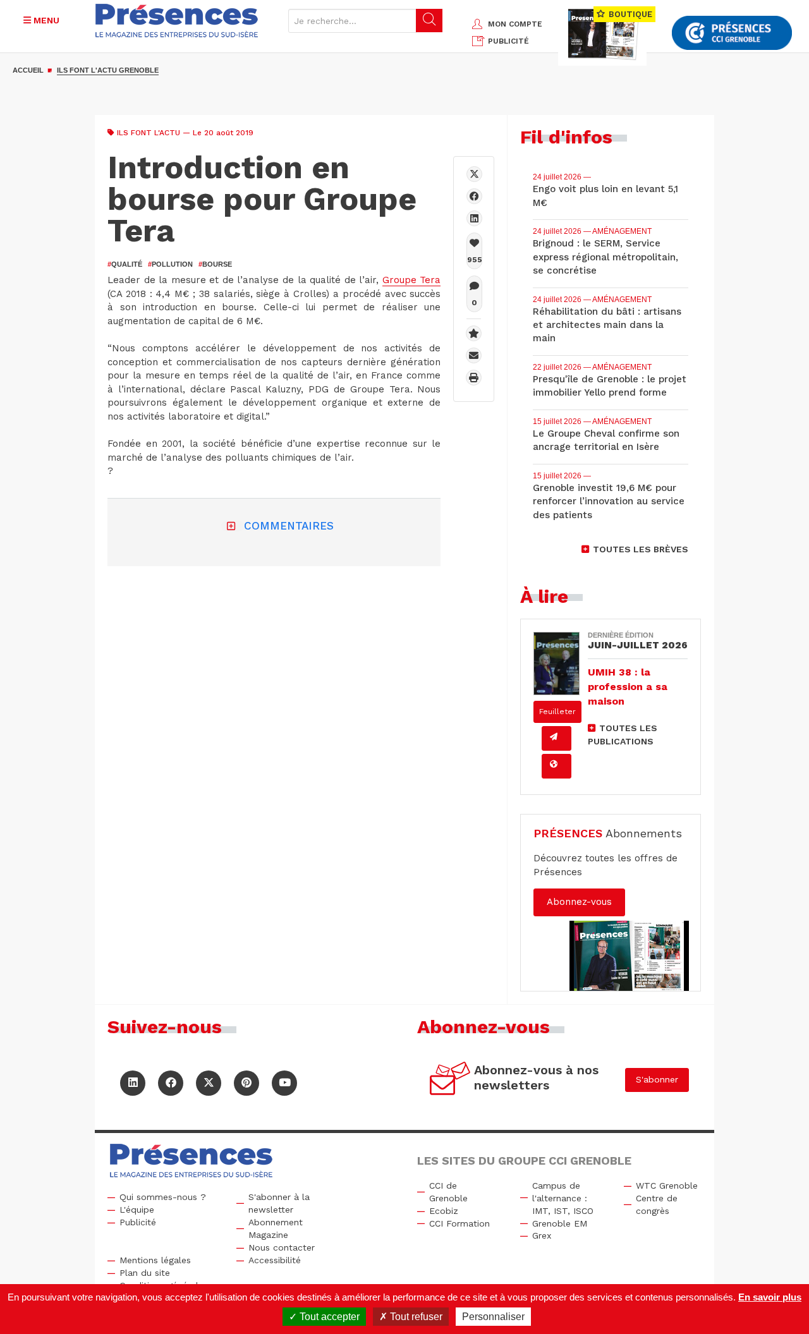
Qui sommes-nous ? (162, 1197)
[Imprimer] (474, 377)
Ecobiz (443, 1211)
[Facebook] (474, 196)
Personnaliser (493, 1316)
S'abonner (657, 1079)
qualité (124, 264)
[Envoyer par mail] (474, 355)
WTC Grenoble (667, 1185)
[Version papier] (556, 738)
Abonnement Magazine (275, 1228)
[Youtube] (284, 1083)
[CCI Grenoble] (732, 33)
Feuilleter (557, 711)
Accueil (28, 70)
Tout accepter (328, 1316)
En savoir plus (769, 1297)
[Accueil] (176, 21)
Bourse (215, 264)
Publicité (137, 1222)
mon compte (515, 24)
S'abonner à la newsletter (279, 1203)
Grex (541, 1235)
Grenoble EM (559, 1223)
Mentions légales (155, 1260)
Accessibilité (274, 1260)
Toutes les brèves (640, 549)
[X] (474, 174)
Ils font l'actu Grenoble (108, 70)
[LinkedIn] (132, 1083)
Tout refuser (414, 1316)
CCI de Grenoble (448, 1191)
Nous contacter (281, 1247)
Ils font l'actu (148, 132)
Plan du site (144, 1273)
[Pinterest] (246, 1083)
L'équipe (136, 1209)
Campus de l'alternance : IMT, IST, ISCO (562, 1198)
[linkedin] (474, 218)
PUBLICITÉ (508, 41)
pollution (170, 264)
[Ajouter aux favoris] (474, 333)
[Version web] (556, 766)
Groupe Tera (411, 280)
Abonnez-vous (579, 901)
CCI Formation (459, 1223)
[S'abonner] (450, 1080)
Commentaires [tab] (289, 525)
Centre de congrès (657, 1204)
